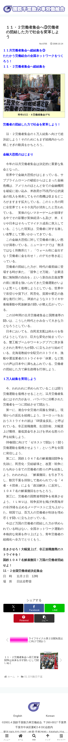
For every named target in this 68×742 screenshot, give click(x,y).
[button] (44, 618)
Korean (50, 715)
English (17, 715)
